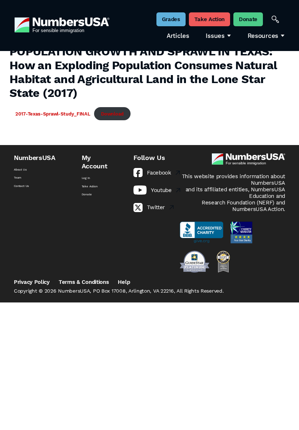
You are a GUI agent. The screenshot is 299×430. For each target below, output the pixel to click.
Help (124, 282)
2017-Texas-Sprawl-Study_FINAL (52, 114)
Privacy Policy (32, 282)
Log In (86, 178)
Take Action (90, 186)
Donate (87, 194)
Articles (178, 36)
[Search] (275, 19)
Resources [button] (263, 36)
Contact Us (21, 186)
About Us (20, 169)
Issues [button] (215, 36)
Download (112, 114)
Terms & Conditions (84, 282)
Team (18, 177)
